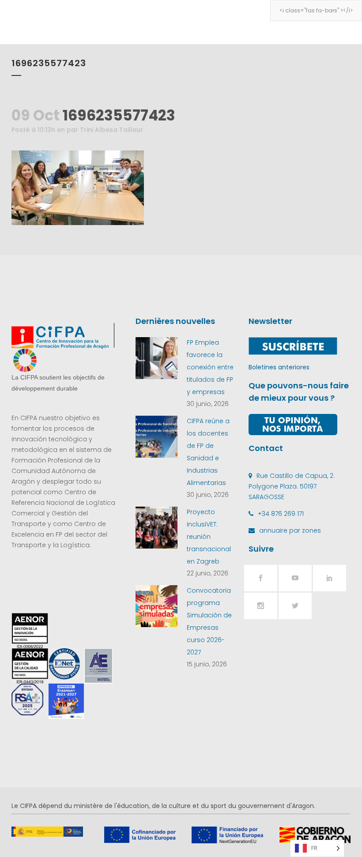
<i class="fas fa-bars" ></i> (316, 10)
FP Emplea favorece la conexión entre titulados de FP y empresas (210, 367)
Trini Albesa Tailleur (111, 129)
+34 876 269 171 (281, 513)
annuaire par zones (290, 530)
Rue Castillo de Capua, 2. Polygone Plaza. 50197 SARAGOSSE (292, 486)
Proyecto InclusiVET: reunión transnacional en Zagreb (209, 536)
